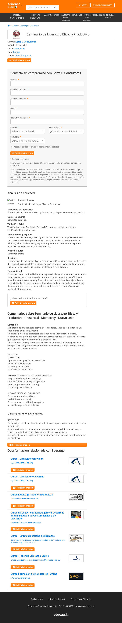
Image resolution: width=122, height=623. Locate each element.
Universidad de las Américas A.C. (25, 498)
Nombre (13, 80)
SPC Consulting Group (20, 578)
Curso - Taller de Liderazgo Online (30, 556)
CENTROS (83, 5)
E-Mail (13, 108)
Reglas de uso (37, 599)
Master (86, 17)
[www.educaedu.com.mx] (61, 614)
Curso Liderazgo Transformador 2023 (32, 494)
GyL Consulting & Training (22, 462)
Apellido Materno (18, 99)
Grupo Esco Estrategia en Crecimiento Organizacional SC (35, 559)
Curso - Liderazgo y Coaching (27, 476)
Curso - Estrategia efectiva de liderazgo (33, 536)
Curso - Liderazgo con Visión (27, 458)
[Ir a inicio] (8, 25)
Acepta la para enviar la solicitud (36, 147)
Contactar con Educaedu (81, 599)
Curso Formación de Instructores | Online (34, 574)
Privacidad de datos (57, 599)
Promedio (14, 137)
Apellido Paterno (18, 89)
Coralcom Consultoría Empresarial (26, 522)
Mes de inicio (54, 127)
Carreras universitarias (17, 16)
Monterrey (34, 25)
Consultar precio (23, 55)
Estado (13, 127)
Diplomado (77, 15)
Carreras (65, 17)
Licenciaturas (108, 16)
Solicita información (24, 153)
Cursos (55, 15)
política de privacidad (31, 147)
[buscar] (55, 7)
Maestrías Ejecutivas (35, 16)
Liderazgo (24, 25)
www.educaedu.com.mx (84, 606)
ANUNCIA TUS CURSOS (102, 5)
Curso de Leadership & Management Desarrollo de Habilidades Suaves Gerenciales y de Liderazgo (37, 515)
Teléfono (19, 118)
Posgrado (96, 15)
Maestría (48, 15)
